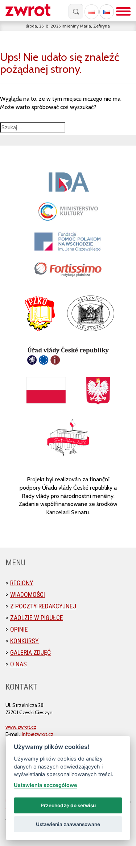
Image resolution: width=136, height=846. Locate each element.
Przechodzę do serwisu (68, 805)
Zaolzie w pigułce (36, 617)
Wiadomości (27, 594)
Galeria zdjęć (30, 652)
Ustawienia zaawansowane (68, 824)
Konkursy (24, 641)
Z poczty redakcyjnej (43, 606)
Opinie (19, 629)
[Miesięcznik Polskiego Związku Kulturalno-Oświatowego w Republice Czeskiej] (31, 10)
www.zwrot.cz (20, 727)
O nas (18, 664)
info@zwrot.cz (37, 734)
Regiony (21, 583)
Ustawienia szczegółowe (45, 785)
